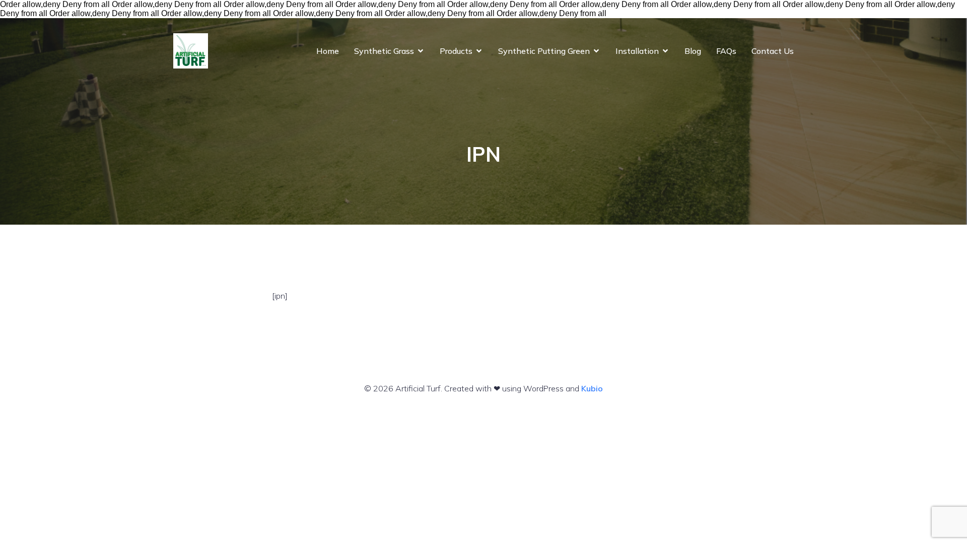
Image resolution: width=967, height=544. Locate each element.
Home (327, 51)
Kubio (592, 388)
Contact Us (772, 51)
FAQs (726, 51)
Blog (692, 51)
